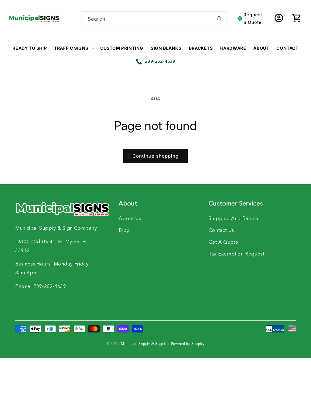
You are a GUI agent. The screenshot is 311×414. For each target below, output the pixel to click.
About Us (130, 218)
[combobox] (154, 19)
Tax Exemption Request (237, 254)
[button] (296, 18)
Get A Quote (223, 242)
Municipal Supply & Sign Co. (145, 344)
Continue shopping (155, 156)
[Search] (219, 19)
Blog (124, 230)
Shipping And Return (233, 218)
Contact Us (221, 230)
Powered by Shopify (188, 344)
